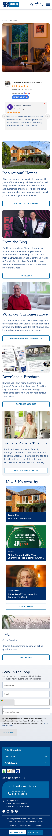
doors (10, 192)
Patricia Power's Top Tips (26, 470)
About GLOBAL (13, 750)
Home (4, 20)
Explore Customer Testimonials (26, 338)
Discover (10, 756)
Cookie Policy (25, 825)
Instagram (8, 811)
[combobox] (26, 711)
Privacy (13, 825)
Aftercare (11, 763)
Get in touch (11, 778)
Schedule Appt (35, 832)
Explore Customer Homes (26, 203)
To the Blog (26, 276)
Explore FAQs (26, 657)
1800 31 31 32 (20, 794)
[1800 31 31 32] (42, 4)
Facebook (3, 811)
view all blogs (26, 606)
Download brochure (26, 404)
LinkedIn (12, 811)
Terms (10, 725)
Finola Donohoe (22, 105)
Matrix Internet (37, 821)
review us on (19, 97)
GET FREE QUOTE (17, 832)
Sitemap (39, 825)
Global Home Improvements (27, 82)
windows (41, 189)
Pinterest (16, 811)
